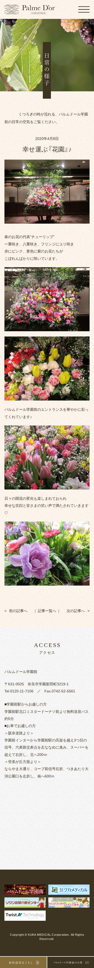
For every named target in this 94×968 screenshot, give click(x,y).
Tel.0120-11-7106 (18, 691)
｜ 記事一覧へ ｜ (47, 610)
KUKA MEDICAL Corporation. (49, 934)
